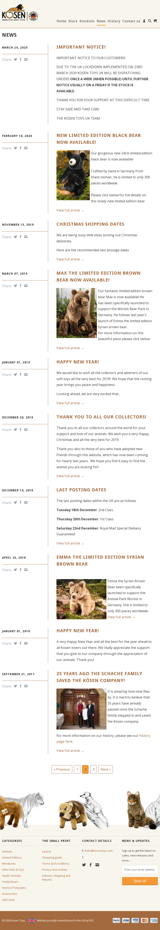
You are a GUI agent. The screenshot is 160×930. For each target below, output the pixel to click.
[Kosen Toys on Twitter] (84, 865)
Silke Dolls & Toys (13, 869)
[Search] (150, 21)
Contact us (131, 21)
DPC (91, 920)
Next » (106, 769)
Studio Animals (11, 875)
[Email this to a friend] (25, 59)
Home (61, 21)
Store (73, 21)
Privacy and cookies (54, 869)
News (101, 21)
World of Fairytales (14, 888)
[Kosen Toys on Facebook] (90, 865)
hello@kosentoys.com (99, 850)
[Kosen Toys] (20, 12)
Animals (7, 851)
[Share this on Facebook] (20, 59)
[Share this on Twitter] (15, 59)
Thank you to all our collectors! (101, 416)
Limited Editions (12, 857)
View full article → (70, 210)
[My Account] (144, 21)
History (114, 21)
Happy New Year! (77, 361)
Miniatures (9, 863)
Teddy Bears (10, 882)
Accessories (9, 894)
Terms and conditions (55, 863)
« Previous (62, 769)
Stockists (87, 21)
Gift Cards (8, 900)
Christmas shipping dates (90, 224)
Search (46, 851)
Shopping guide (52, 857)
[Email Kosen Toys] (97, 865)
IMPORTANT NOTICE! (81, 47)
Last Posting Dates (81, 489)
